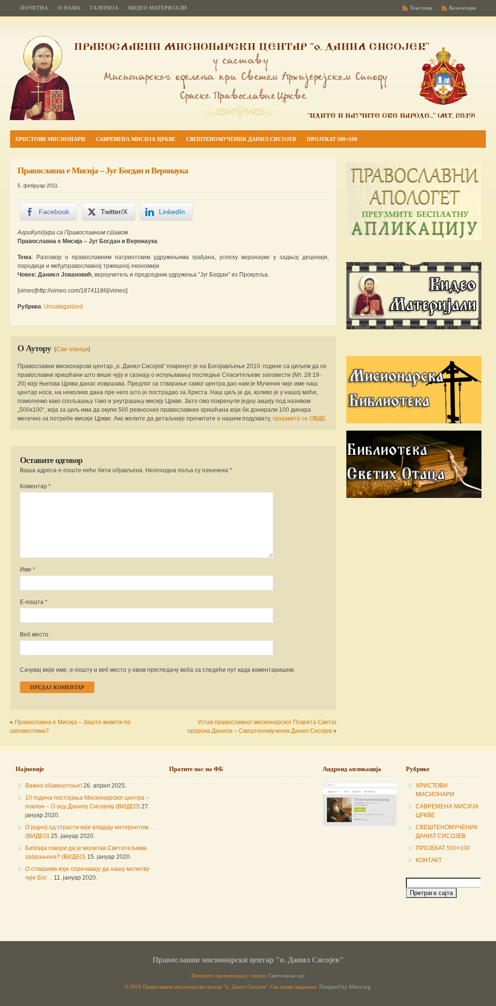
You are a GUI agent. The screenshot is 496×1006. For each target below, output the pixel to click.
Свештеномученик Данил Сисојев (241, 139)
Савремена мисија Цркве (135, 139)
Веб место (34, 634)
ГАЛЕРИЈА (104, 8)
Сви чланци (72, 349)
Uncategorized (63, 306)
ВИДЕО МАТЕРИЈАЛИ (157, 8)
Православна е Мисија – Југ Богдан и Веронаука (102, 170)
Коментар (35, 486)
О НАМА (69, 8)
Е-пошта (33, 602)
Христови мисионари (50, 139)
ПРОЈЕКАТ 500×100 (443, 848)
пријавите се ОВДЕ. (300, 418)
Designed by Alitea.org (345, 987)
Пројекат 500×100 (332, 139)
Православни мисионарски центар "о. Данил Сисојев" (248, 960)
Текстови (421, 8)
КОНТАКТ (429, 860)
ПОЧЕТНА (34, 8)
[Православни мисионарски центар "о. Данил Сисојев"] (242, 118)
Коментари (462, 8)
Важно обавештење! (53, 785)
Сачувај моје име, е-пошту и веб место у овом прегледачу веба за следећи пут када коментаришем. (157, 669)
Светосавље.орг (286, 975)
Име (27, 569)
